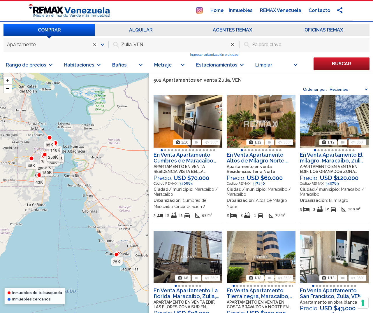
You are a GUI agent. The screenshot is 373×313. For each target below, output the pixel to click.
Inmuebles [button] (241, 10)
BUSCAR (341, 64)
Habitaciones (79, 65)
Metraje (163, 65)
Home (217, 10)
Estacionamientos (216, 65)
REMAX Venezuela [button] (281, 10)
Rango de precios (26, 65)
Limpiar (263, 65)
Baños (119, 65)
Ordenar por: (315, 89)
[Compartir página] (199, 10)
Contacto (319, 10)
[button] (7, 80)
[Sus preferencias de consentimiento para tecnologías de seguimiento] (362, 302)
